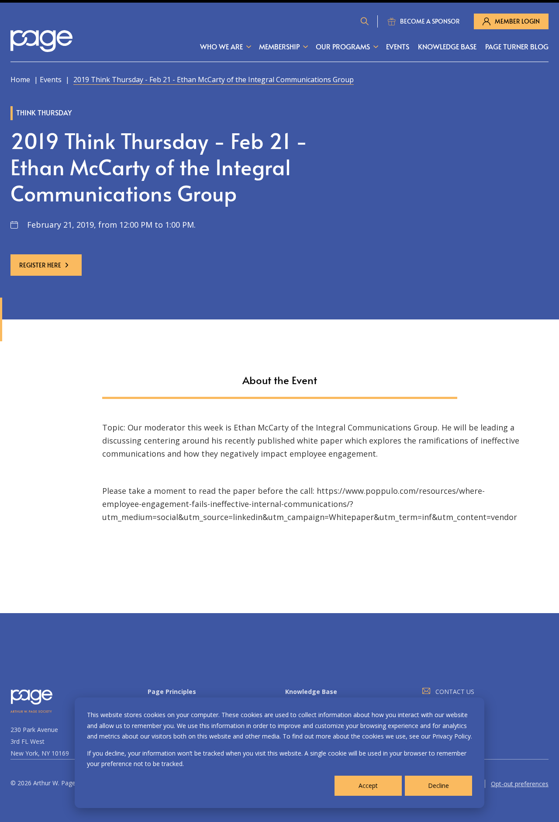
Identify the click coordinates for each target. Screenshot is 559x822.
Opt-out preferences (520, 784)
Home (20, 79)
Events (397, 46)
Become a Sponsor (430, 21)
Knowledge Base (447, 46)
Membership (279, 46)
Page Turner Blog (517, 46)
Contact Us (454, 691)
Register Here (40, 265)
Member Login (517, 21)
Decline (438, 785)
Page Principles (172, 691)
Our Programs (343, 46)
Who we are (221, 46)
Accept (368, 785)
